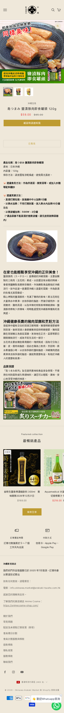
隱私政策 (8, 650)
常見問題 (8, 621)
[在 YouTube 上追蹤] (22, 672)
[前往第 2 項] (18, 91)
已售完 (32, 143)
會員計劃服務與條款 (13, 639)
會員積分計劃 (10, 633)
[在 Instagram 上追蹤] (13, 672)
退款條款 (8, 644)
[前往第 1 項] (7, 91)
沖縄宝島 (32, 103)
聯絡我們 (8, 661)
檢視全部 (32, 512)
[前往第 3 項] (28, 91)
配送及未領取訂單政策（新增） (19, 627)
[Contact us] (56, 705)
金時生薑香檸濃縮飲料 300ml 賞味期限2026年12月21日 (22, 493)
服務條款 (8, 656)
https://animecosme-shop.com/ (20, 605)
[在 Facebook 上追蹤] (5, 672)
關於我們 (8, 616)
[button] (32, 123)
